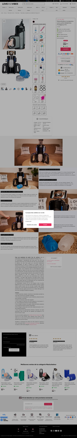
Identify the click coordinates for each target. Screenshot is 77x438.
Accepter (45, 224)
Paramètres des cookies (32, 224)
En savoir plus (28, 221)
